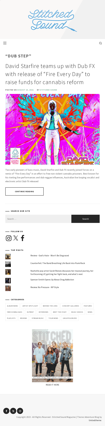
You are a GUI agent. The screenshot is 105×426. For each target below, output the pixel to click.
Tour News (53, 318)
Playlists (11, 318)
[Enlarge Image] (11, 100)
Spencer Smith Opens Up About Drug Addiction (52, 279)
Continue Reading (24, 191)
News (90, 312)
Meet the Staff (60, 312)
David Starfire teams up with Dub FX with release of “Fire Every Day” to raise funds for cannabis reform (50, 74)
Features (88, 306)
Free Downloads (14, 312)
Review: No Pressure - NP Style (44, 287)
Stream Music (38, 318)
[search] (99, 43)
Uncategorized (70, 318)
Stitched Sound (48, 90)
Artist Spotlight (30, 306)
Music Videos (77, 312)
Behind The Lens (50, 306)
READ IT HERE (52, 384)
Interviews (43, 312)
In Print (30, 312)
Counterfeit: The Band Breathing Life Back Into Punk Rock (57, 263)
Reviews (23, 318)
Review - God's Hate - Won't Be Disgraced (49, 255)
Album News (12, 306)
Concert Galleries (70, 306)
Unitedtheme (95, 420)
